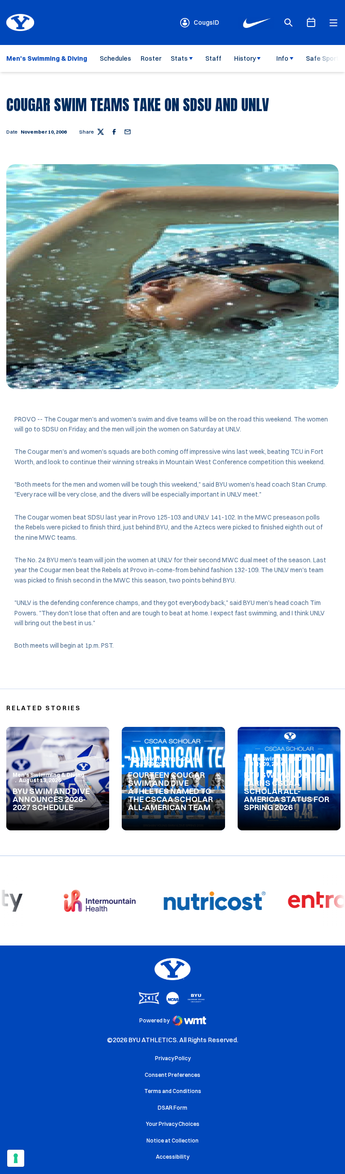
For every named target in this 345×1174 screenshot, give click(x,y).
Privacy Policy (172, 1058)
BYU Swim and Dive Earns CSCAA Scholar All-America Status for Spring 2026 (286, 791)
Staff (213, 58)
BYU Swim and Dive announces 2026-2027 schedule (51, 799)
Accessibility (172, 1156)
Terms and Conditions (172, 1091)
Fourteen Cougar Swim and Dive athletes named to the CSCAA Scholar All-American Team (170, 791)
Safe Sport (322, 58)
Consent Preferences (172, 1074)
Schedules (115, 58)
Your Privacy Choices (172, 1123)
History (245, 58)
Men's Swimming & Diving (48, 774)
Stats (179, 58)
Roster (151, 58)
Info (282, 58)
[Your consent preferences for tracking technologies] (15, 1158)
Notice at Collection (172, 1140)
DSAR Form (172, 1107)
